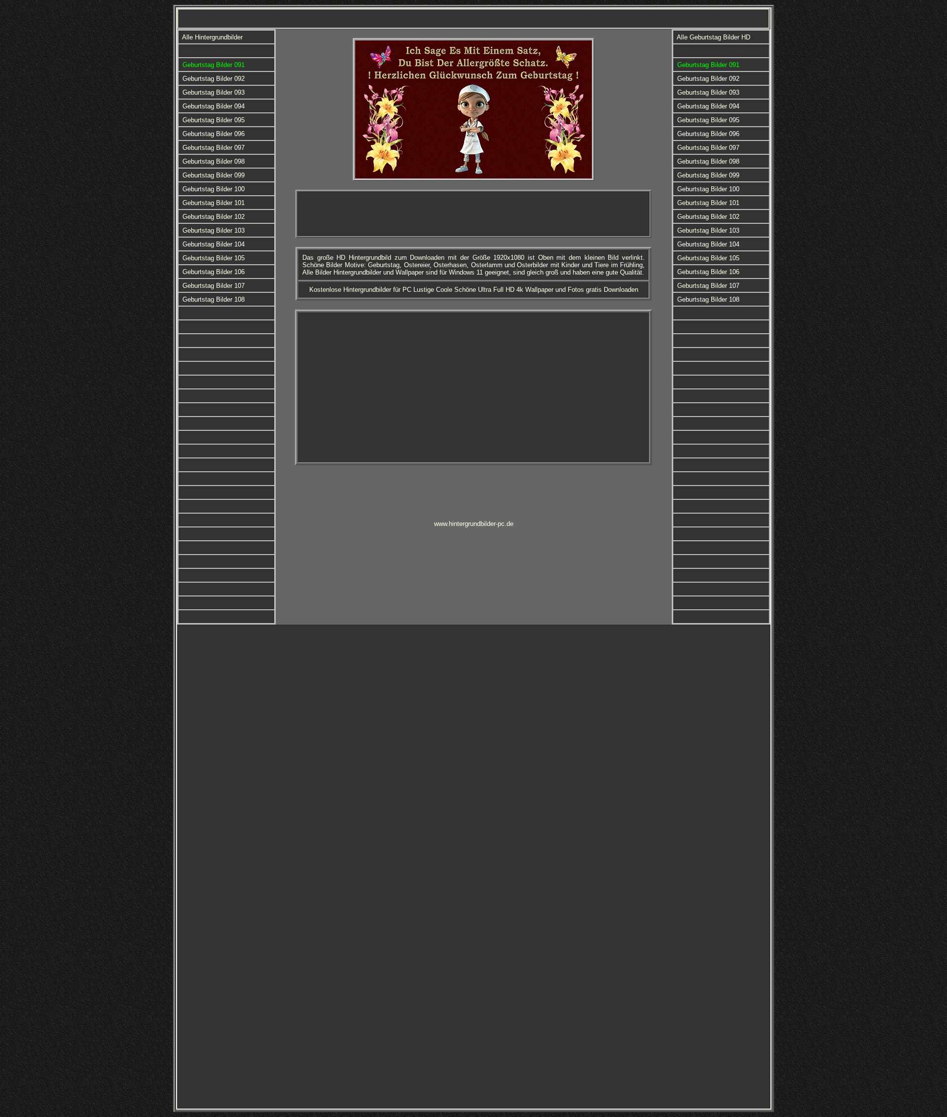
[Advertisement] (473, 214)
